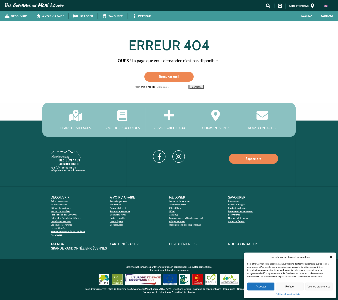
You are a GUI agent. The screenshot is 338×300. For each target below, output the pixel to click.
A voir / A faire (122, 197)
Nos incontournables (60, 211)
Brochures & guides (122, 128)
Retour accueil (169, 76)
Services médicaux (169, 128)
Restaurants (233, 201)
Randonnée (115, 204)
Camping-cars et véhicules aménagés (186, 218)
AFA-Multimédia (177, 292)
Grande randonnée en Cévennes (79, 248)
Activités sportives (118, 201)
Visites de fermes (236, 221)
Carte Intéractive (125, 244)
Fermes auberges (236, 204)
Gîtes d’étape (175, 208)
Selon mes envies (59, 201)
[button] (331, 257)
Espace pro (253, 159)
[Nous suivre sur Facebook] (159, 156)
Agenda (306, 15)
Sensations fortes (118, 214)
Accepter (261, 286)
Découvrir (60, 197)
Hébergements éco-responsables (185, 224)
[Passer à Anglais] (326, 6)
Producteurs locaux (237, 208)
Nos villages (56, 234)
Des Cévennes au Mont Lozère (34, 5)
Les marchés (234, 214)
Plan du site (229, 288)
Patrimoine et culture (120, 211)
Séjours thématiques (60, 208)
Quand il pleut (116, 221)
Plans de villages (75, 128)
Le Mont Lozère (58, 228)
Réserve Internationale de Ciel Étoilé (68, 231)
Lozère (191, 292)
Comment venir (215, 128)
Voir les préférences (319, 286)
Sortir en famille (117, 218)
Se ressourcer (116, 224)
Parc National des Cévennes (64, 214)
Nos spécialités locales (238, 218)
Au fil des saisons (59, 204)
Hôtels (172, 211)
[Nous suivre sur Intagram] (178, 156)
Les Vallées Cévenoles (61, 224)
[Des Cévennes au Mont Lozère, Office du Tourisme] (66, 164)
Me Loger (177, 197)
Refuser (290, 286)
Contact (327, 15)
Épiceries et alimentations (240, 211)
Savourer (236, 197)
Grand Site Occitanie (61, 221)
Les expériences (182, 244)
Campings (173, 214)
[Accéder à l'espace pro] (280, 7)
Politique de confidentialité (288, 294)
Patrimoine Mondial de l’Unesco (66, 218)
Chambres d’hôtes (177, 204)
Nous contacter (262, 128)
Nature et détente (118, 208)
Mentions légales (182, 288)
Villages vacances (177, 221)
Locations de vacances (179, 201)
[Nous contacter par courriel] (68, 171)
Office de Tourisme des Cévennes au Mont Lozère (132, 288)
